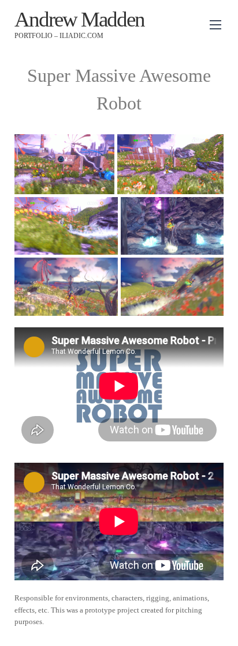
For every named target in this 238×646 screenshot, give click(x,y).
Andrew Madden (79, 19)
